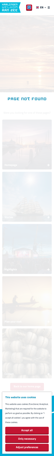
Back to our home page (27, 386)
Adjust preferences (27, 447)
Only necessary (27, 439)
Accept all (27, 430)
